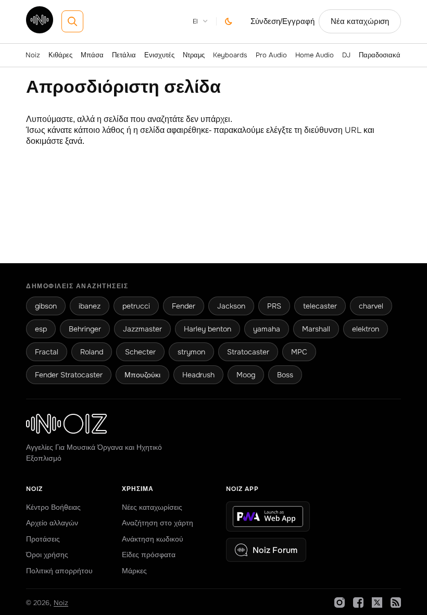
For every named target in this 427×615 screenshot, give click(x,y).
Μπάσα (92, 55)
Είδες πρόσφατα (148, 554)
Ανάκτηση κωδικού (152, 539)
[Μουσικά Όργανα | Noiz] (39, 30)
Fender (183, 306)
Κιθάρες (60, 55)
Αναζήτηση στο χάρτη (157, 522)
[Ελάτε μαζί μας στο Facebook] (358, 602)
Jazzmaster (142, 329)
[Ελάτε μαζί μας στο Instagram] (339, 602)
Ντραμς (194, 55)
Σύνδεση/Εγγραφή (282, 21)
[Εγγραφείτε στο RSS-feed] (396, 602)
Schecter (140, 351)
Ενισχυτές (159, 55)
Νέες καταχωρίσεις (152, 507)
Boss (285, 374)
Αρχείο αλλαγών (52, 522)
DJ (346, 55)
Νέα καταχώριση (360, 21)
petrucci (136, 306)
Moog (245, 374)
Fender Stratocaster (69, 374)
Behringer (85, 329)
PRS (274, 306)
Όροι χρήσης (47, 554)
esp (41, 329)
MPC (299, 351)
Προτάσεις (43, 539)
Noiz (33, 55)
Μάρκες (134, 570)
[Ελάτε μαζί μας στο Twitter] (377, 602)
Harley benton (207, 329)
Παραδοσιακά (379, 55)
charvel (371, 306)
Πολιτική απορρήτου (59, 570)
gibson (46, 306)
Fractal (46, 351)
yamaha (266, 329)
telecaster (320, 306)
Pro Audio (271, 55)
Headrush (198, 374)
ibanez (90, 306)
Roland (91, 351)
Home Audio (314, 55)
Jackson (231, 306)
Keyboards (230, 55)
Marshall (316, 329)
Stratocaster (248, 351)
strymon (191, 351)
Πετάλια (124, 55)
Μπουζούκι (142, 374)
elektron (365, 329)
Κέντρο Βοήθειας (53, 507)
